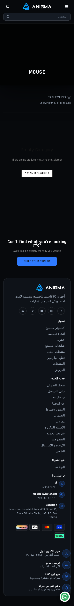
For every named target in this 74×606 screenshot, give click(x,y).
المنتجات (59, 364)
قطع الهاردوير (56, 358)
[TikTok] (32, 311)
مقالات (60, 422)
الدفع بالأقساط (55, 410)
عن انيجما (58, 404)
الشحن (60, 451)
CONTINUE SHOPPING (37, 173)
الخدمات (59, 416)
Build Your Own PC (37, 261)
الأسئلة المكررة (55, 427)
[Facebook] (61, 311)
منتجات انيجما (56, 352)
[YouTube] (42, 311)
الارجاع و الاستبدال (53, 445)
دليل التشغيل (56, 391)
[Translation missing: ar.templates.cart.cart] (7, 6)
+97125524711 (49, 487)
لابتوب (61, 340)
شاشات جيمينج (55, 346)
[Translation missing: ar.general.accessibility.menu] (66, 6)
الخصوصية (58, 439)
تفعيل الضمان (56, 385)
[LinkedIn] (23, 311)
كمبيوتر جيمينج (55, 328)
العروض (60, 370)
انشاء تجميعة (56, 334)
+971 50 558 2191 (47, 498)
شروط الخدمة (55, 433)
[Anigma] (37, 6)
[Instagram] (51, 311)
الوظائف (59, 467)
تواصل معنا (58, 397)
